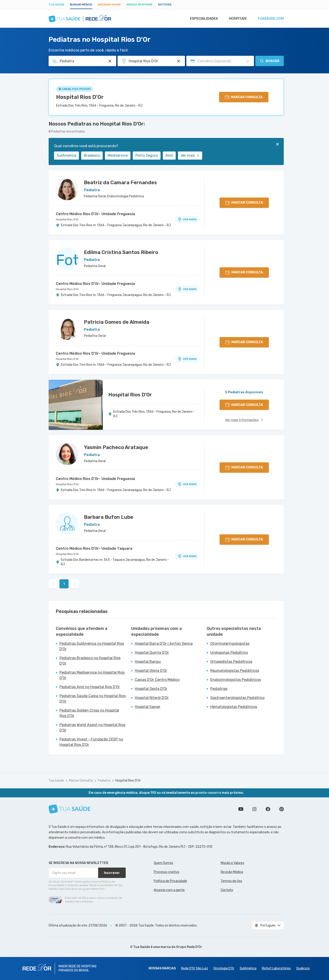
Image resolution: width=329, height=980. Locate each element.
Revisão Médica (232, 872)
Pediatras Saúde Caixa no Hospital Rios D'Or (92, 698)
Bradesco (92, 155)
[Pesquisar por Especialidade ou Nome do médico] (110, 61)
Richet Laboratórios (276, 968)
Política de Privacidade (170, 881)
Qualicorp (303, 968)
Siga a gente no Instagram (254, 809)
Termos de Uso (231, 881)
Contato (227, 890)
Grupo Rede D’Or (189, 947)
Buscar (272, 61)
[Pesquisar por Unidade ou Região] (178, 61)
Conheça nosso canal (241, 809)
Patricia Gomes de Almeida (116, 322)
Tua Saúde (56, 4)
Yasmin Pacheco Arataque (116, 447)
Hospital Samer (147, 707)
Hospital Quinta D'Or (152, 652)
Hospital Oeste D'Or (151, 689)
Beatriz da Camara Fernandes (120, 182)
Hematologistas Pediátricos (233, 707)
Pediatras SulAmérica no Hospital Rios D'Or (91, 646)
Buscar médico (81, 4)
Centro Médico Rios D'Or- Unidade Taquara (94, 548)
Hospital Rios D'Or (80, 97)
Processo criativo (166, 872)
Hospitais (238, 18)
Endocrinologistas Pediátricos (235, 679)
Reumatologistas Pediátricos (234, 670)
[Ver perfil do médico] (67, 189)
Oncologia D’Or (223, 968)
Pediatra (104, 780)
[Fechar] (277, 144)
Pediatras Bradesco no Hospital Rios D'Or (90, 661)
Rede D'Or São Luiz (194, 968)
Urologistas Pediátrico (229, 652)
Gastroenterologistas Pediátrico (237, 698)
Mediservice (118, 155)
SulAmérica (66, 155)
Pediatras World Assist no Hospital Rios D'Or (92, 727)
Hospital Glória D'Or (151, 670)
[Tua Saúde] (70, 809)
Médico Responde (139, 4)
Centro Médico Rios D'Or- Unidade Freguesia (95, 214)
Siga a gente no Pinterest (281, 809)
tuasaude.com (271, 18)
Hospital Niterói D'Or (152, 698)
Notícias (164, 4)
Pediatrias (218, 689)
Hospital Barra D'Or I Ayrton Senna (164, 643)
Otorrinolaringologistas (229, 643)
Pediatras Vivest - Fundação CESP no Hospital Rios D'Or (91, 742)
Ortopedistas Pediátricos (231, 661)
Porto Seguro (146, 155)
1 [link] (64, 584)
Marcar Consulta (81, 780)
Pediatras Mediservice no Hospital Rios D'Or (92, 675)
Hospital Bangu (148, 661)
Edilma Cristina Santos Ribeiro (121, 252)
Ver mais (188, 155)
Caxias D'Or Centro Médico (157, 679)
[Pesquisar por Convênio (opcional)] (247, 61)
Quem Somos (163, 863)
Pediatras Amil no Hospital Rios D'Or (89, 687)
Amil (169, 155)
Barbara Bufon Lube (108, 517)
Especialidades (204, 18)
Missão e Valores (232, 863)
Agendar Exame (109, 4)
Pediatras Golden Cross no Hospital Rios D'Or (89, 713)
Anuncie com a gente (169, 890)
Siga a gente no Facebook (268, 809)
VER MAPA (189, 219)
